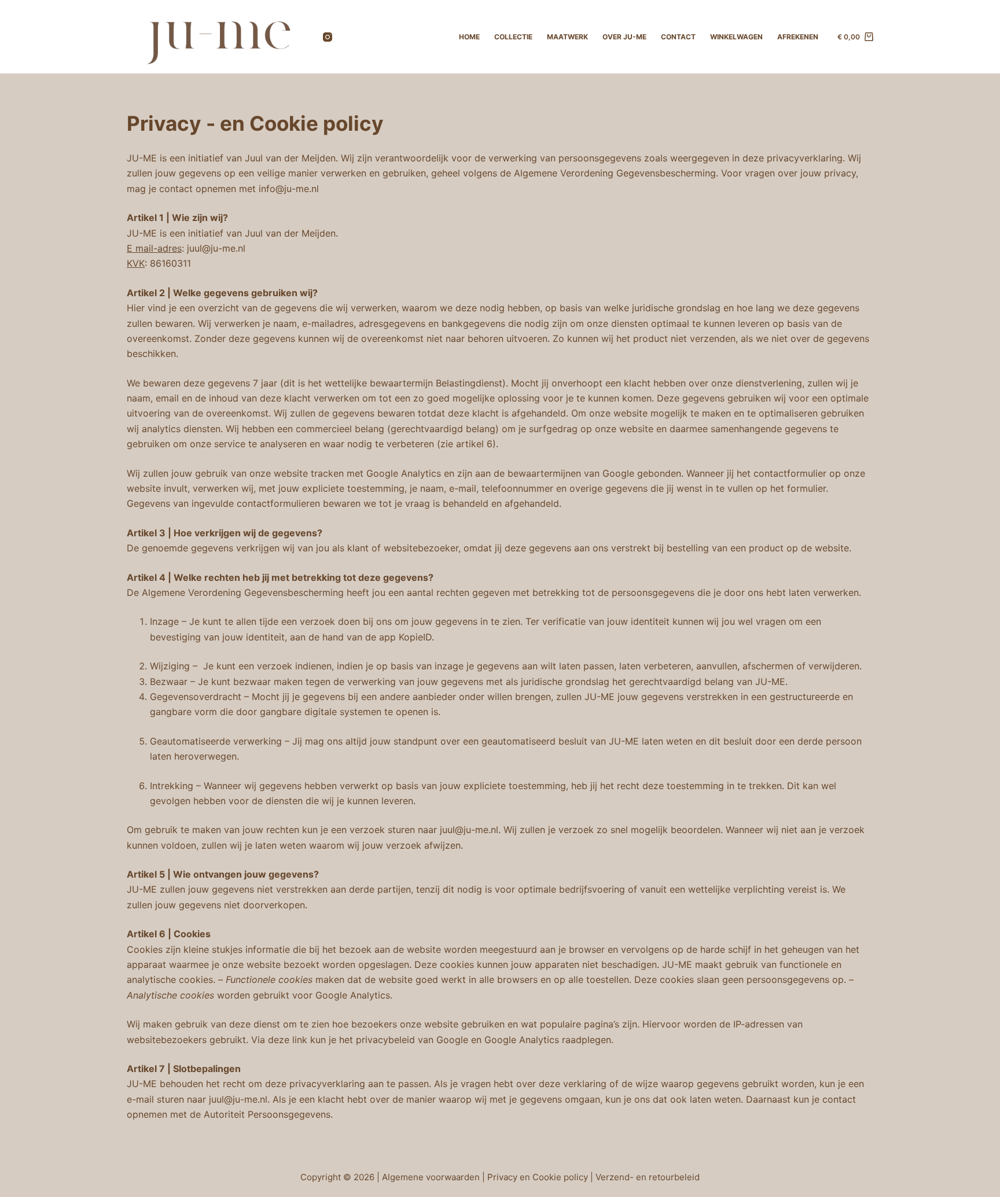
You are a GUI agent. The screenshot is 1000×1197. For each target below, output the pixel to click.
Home (469, 36)
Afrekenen (797, 36)
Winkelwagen (736, 36)
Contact (678, 36)
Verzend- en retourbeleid (647, 1177)
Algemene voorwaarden (431, 1177)
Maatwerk (567, 36)
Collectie (513, 36)
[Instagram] (327, 37)
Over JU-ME (624, 36)
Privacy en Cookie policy (538, 1177)
